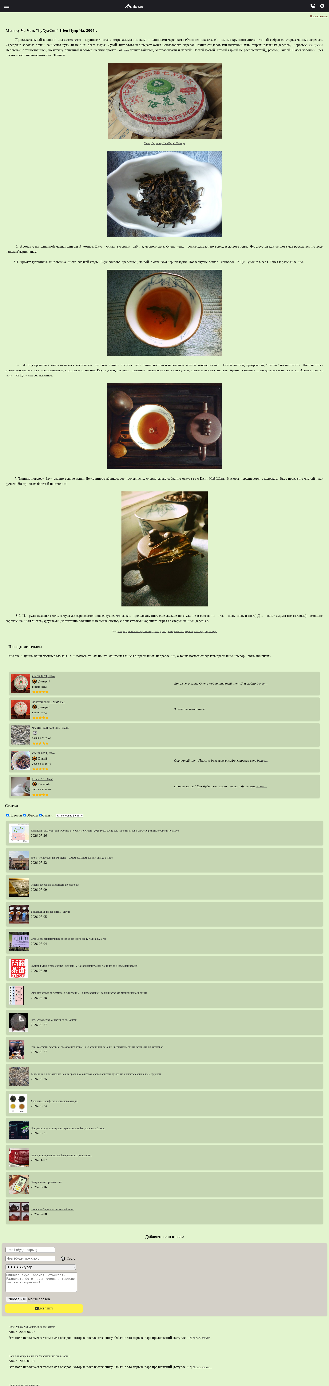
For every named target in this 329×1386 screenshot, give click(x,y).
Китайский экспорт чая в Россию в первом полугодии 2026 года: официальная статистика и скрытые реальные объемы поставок (126, 830)
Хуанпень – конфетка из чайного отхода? (61, 1101)
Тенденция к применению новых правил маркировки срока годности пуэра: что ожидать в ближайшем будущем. (114, 1074)
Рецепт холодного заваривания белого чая (62, 884)
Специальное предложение (51, 1182)
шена (9, 375)
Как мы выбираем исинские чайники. (58, 1209)
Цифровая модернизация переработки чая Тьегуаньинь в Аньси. (78, 1128)
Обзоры (32, 815)
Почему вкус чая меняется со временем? (60, 1020)
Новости (15, 815)
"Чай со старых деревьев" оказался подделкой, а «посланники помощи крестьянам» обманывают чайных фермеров (116, 1047)
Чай (118, 616)
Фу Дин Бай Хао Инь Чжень (50, 727)
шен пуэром (313, 45)
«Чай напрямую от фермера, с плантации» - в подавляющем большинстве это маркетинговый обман (105, 993)
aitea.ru (138, 6)
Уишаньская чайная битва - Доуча (56, 911)
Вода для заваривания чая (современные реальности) (70, 1155)
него (126, 50)
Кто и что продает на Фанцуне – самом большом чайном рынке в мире (83, 857)
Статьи (47, 815)
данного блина (73, 40)
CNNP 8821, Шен (43, 676)
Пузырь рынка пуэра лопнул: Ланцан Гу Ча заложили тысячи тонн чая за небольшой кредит (99, 965)
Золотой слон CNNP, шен (48, 702)
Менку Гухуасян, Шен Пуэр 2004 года (164, 143)
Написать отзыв (316, 16)
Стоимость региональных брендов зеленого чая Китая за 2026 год (79, 938)
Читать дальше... (205, 1338)
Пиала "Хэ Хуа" (42, 779)
